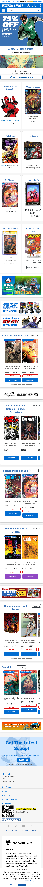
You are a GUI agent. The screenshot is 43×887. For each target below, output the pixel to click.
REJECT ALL (31, 884)
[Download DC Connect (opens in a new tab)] (22, 820)
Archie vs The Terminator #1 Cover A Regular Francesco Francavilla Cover (13, 564)
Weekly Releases (33, 87)
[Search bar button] (38, 10)
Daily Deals (20, 764)
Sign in (7, 209)
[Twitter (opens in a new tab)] (15, 826)
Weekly (11, 764)
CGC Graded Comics (10, 228)
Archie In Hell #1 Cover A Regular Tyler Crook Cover (30, 564)
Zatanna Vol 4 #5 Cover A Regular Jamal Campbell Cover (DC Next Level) (30, 503)
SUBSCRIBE (23, 760)
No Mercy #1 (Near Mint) (13, 502)
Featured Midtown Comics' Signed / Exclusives (15, 409)
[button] (28, 6)
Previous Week (32, 267)
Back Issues (29, 764)
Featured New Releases (14, 335)
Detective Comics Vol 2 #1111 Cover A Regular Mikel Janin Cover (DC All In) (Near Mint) (11, 699)
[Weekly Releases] (33, 101)
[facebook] (8, 826)
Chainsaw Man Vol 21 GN (28, 698)
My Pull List (10, 136)
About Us (6, 774)
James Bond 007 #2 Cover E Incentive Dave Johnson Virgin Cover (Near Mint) (11, 641)
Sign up (3, 165)
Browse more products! (10, 263)
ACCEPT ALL (22, 884)
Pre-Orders (33, 136)
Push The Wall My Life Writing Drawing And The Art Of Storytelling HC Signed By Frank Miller (11, 445)
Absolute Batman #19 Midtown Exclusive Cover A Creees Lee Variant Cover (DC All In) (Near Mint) (28, 445)
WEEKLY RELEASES (21, 49)
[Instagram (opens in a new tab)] (31, 826)
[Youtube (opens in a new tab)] (23, 826)
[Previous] (6, 357)
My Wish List (10, 180)
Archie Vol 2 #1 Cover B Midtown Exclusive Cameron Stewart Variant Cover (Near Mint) (29, 641)
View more (34, 335)
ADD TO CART (13, 380)
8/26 (32, 121)
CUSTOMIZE (13, 884)
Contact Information (8, 776)
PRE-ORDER (12, 576)
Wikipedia (5, 779)
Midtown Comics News (9, 781)
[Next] (37, 357)
